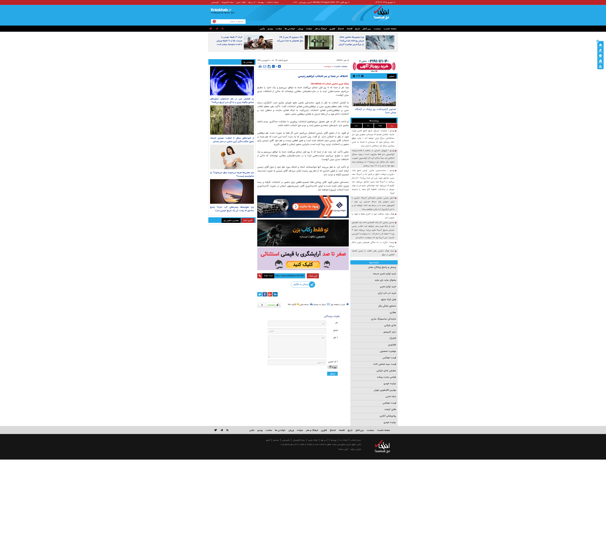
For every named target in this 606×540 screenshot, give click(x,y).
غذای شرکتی (390, 325)
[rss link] (227, 430)
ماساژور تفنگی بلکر (387, 306)
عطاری (393, 312)
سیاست (377, 28)
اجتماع (341, 28)
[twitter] (210, 29)
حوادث (309, 28)
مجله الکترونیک (227, 2)
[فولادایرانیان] (303, 206)
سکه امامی (391, 396)
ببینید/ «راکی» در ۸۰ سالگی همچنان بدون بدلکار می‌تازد (373, 244)
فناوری (332, 28)
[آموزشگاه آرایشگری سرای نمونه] (303, 258)
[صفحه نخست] (600, 44)
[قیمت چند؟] (600, 50)
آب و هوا (251, 2)
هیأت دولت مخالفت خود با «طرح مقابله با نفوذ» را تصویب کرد (373, 215)
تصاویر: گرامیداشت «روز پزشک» (379, 109)
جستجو (276, 440)
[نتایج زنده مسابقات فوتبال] (600, 66)
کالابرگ (392, 338)
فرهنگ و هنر (321, 28)
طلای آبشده (390, 409)
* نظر (335, 337)
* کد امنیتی (333, 361)
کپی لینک (313, 276)
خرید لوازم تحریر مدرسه (384, 274)
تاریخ (357, 28)
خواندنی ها (290, 28)
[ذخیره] (269, 66)
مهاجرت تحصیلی (388, 351)
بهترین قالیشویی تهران (385, 390)
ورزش (300, 28)
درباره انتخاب (356, 440)
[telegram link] (222, 430)
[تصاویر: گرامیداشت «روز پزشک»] (374, 93)
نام (337, 322)
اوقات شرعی (241, 2)
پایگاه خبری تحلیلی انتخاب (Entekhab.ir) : (329, 83)
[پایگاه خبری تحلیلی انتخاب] (384, 14)
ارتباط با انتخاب (272, 2)
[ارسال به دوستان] (264, 66)
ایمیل (335, 330)
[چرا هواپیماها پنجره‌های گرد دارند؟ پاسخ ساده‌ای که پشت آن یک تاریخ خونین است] (232, 191)
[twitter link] (215, 430)
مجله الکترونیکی (299, 440)
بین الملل (366, 28)
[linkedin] (275, 294)
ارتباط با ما (343, 440)
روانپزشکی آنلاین (388, 416)
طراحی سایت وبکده (386, 377)
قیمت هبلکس (389, 358)
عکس (262, 28)
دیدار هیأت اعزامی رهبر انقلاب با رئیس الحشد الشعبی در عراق (373, 252)
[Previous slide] (362, 76)
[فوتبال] (600, 55)
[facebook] (264, 294)
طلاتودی (392, 345)
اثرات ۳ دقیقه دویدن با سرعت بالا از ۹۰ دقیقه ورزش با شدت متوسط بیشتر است (229, 40)
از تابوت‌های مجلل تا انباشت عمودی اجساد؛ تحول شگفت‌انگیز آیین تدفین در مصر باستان (232, 139)
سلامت (278, 28)
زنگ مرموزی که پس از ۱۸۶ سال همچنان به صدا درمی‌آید (290, 38)
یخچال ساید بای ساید (385, 280)
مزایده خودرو (390, 383)
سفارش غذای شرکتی (386, 371)
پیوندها (261, 2)
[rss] (222, 29)
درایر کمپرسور (389, 332)
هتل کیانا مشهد (388, 299)
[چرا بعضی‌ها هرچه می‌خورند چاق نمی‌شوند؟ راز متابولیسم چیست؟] (232, 157)
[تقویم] (600, 60)
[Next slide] (354, 76)
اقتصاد (349, 28)
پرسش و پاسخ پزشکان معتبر (382, 267)
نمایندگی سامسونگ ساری (383, 319)
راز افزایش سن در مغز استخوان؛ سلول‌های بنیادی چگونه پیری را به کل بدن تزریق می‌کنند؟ (232, 100)
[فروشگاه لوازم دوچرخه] (303, 233)
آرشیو (268, 440)
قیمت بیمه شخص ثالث (384, 364)
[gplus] (270, 294)
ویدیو (270, 28)
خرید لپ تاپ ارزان (387, 293)
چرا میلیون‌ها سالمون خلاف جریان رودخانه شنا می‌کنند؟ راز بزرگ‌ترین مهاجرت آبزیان (351, 40)
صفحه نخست (389, 28)
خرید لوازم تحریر (388, 286)
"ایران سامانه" (343, 449)
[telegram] (217, 29)
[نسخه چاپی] (260, 66)
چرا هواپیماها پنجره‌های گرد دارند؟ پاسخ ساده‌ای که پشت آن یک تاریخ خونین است (232, 208)
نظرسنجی (215, 2)
